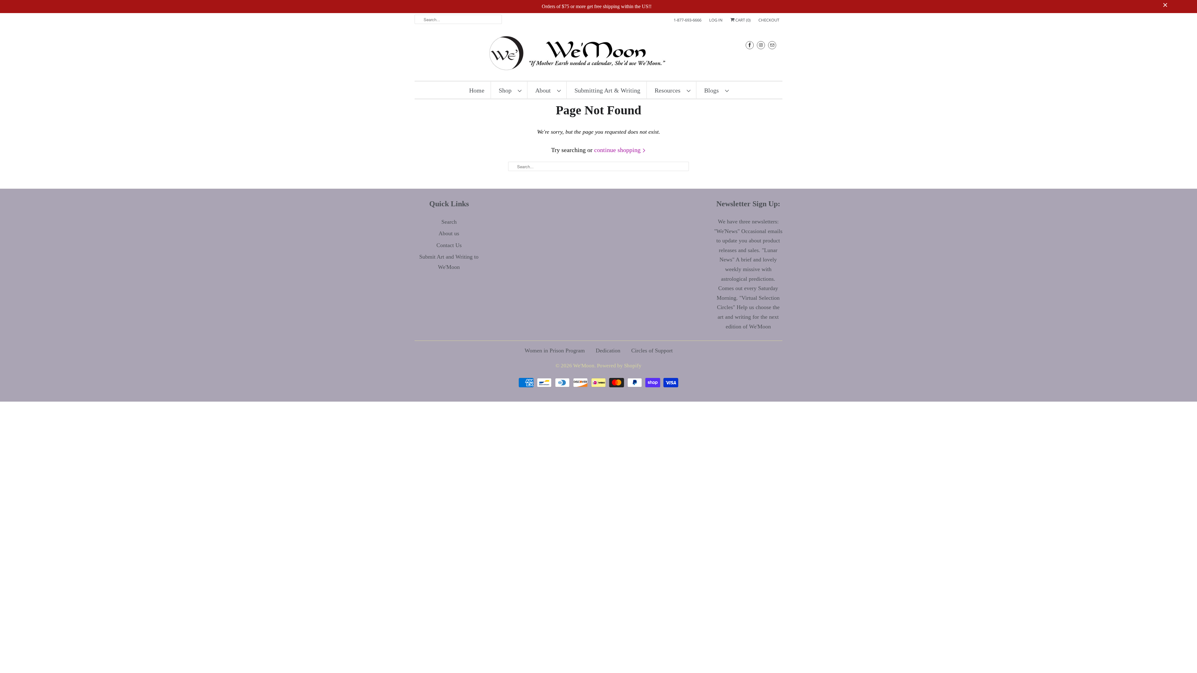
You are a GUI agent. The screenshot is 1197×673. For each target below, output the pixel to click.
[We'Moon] (598, 54)
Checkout (768, 20)
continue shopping (618, 149)
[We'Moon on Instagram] (761, 45)
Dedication (608, 350)
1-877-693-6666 (687, 20)
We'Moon (583, 366)
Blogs (713, 90)
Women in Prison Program (555, 350)
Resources (669, 90)
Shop (507, 90)
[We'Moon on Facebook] (750, 45)
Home (476, 90)
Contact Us (449, 245)
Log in (716, 20)
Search (449, 222)
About (544, 90)
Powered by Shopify (619, 366)
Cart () (742, 20)
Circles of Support (652, 350)
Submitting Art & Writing (607, 90)
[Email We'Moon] (772, 45)
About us (449, 233)
